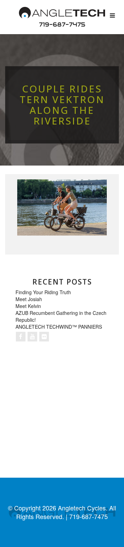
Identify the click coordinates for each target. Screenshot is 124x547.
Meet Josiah (29, 299)
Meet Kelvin (28, 305)
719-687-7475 (62, 24)
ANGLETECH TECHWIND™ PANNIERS (59, 326)
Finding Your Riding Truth (43, 292)
